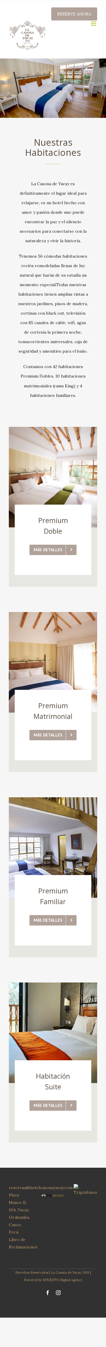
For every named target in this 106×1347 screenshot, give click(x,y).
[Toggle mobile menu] (94, 23)
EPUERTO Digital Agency (62, 1280)
